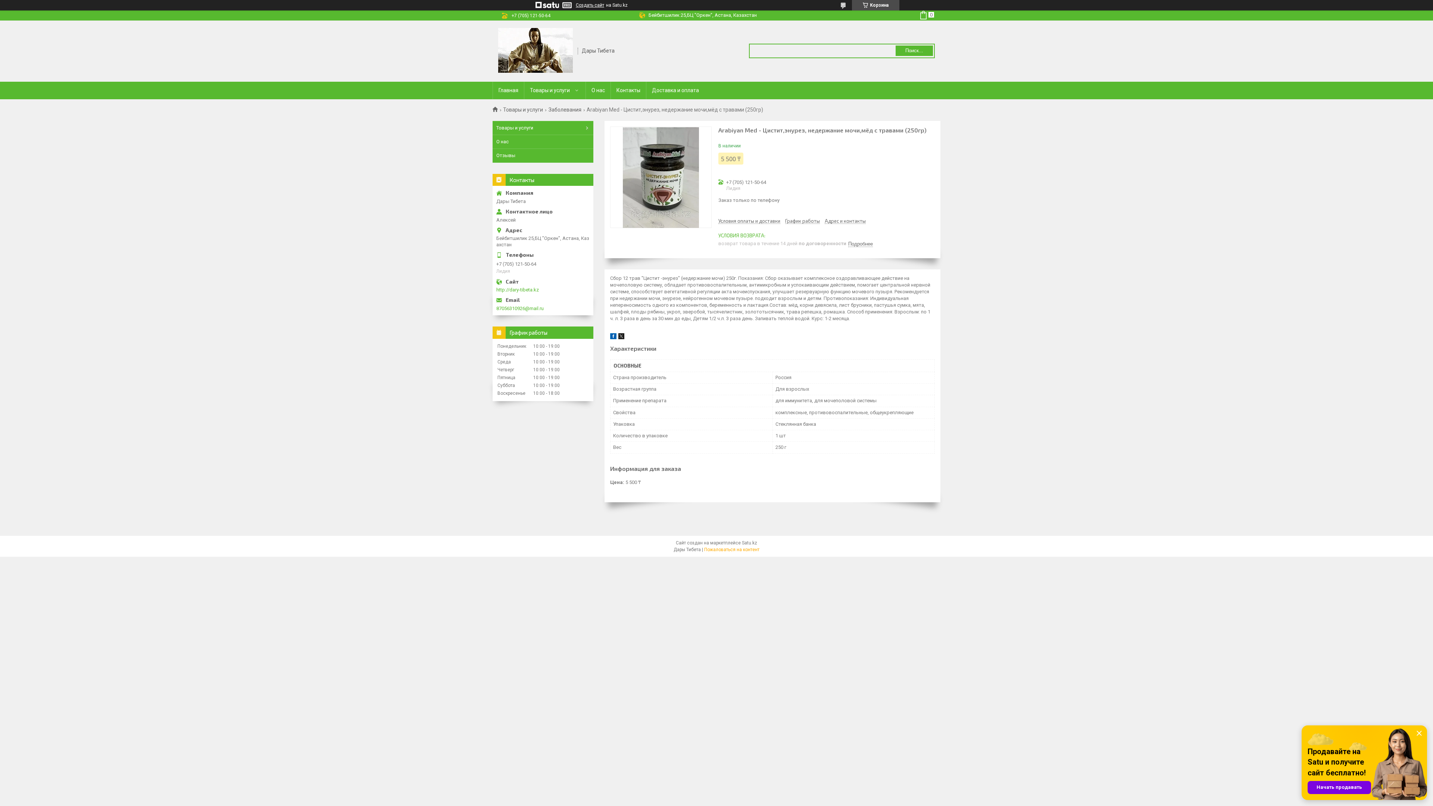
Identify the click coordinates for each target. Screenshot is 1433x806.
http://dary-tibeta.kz (517, 290)
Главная (508, 90)
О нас (598, 90)
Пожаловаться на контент (731, 549)
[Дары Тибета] (535, 50)
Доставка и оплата (675, 90)
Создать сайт (590, 5)
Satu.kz (749, 543)
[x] (621, 337)
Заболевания (565, 110)
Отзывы (505, 155)
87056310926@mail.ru (520, 308)
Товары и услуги (550, 90)
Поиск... (914, 50)
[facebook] (613, 337)
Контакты (628, 90)
